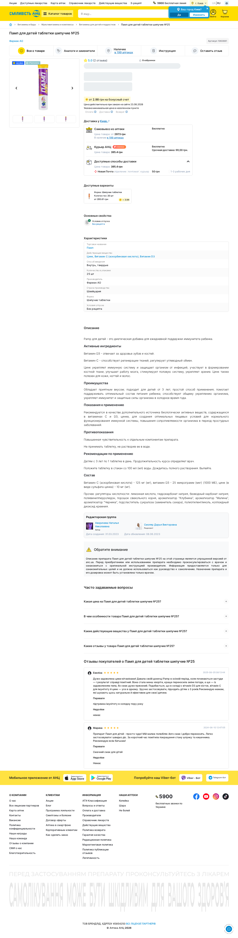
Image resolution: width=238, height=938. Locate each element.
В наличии (109, 137)
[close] (207, 8)
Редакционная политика (96, 839)
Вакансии (15, 820)
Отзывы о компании (21, 843)
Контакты (15, 815)
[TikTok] (225, 826)
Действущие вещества (113, 3)
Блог (48, 805)
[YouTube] (206, 826)
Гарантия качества (93, 834)
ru (218, 3)
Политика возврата (93, 829)
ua (214, 3)
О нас (12, 800)
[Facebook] (196, 826)
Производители (91, 815)
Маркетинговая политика (97, 844)
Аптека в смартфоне (58, 825)
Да (179, 14)
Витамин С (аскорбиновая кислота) (117, 256)
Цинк (91, 256)
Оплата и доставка (93, 810)
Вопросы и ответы (93, 805)
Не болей (124, 810)
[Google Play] (101, 777)
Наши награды (18, 833)
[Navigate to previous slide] (16, 88)
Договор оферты (56, 820)
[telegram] (217, 777)
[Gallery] (44, 88)
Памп (90, 247)
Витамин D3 (147, 256)
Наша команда (18, 838)
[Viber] (190, 777)
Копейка (124, 800)
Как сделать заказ (57, 834)
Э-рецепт (136, 3)
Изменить (199, 14)
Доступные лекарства (33, 3)
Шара (122, 805)
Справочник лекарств (82, 3)
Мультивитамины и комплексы (57, 24)
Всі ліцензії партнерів (141, 923)
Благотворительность (22, 852)
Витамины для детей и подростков (97, 24)
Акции (13, 3)
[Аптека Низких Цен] (25, 13)
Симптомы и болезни (58, 815)
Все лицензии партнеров (24, 805)
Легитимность (90, 857)
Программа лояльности (60, 810)
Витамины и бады (27, 24)
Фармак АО (16, 40)
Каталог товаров (60, 13)
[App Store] (74, 777)
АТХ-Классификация (94, 800)
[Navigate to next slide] (72, 88)
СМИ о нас (15, 848)
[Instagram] (216, 826)
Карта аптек (58, 3)
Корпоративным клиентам (61, 829)
